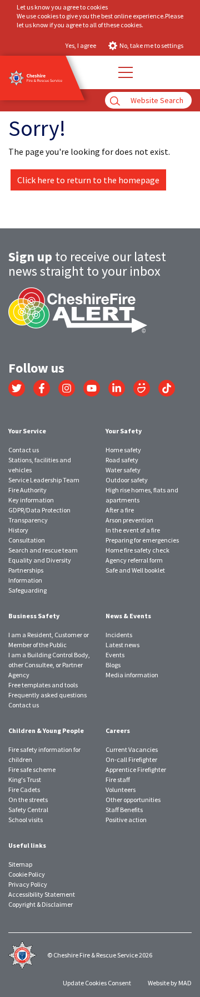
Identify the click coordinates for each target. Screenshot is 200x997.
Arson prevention (129, 520)
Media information (132, 675)
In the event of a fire (133, 530)
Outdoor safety (127, 480)
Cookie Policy (26, 874)
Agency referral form (134, 560)
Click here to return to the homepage (88, 179)
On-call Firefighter (131, 759)
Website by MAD (170, 983)
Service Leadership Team (43, 480)
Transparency (28, 520)
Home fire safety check (137, 550)
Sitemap (20, 864)
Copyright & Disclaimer (40, 904)
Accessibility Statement (41, 894)
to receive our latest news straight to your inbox (87, 264)
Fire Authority (27, 490)
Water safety (123, 470)
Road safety (122, 460)
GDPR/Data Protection (39, 510)
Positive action (126, 819)
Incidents (119, 635)
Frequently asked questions (47, 695)
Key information (31, 500)
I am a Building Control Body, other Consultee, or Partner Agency (49, 665)
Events (115, 655)
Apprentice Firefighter (136, 769)
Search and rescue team (43, 550)
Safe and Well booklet (135, 570)
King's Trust (24, 779)
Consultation (26, 540)
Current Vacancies (132, 749)
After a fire (120, 510)
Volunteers (121, 789)
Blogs (113, 665)
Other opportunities (133, 799)
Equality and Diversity (39, 560)
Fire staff (118, 779)
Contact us (23, 450)
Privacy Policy (27, 884)
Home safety (123, 450)
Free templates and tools (43, 685)
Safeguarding (27, 590)
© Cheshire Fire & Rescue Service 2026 (99, 955)
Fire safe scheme (32, 769)
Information (25, 580)
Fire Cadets (24, 789)
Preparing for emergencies (142, 540)
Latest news (122, 645)
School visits (25, 819)
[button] (125, 72)
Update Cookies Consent (97, 983)
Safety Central (28, 809)
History (18, 530)
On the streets (28, 799)
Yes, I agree (81, 45)
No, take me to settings (151, 45)
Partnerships (25, 570)
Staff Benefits (124, 809)
